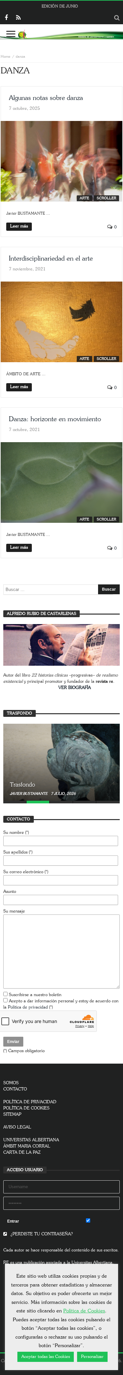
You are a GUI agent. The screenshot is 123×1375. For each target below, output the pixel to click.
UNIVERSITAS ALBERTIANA (31, 1140)
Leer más (19, 226)
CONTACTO (15, 1089)
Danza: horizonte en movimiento (55, 419)
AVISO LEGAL (17, 1127)
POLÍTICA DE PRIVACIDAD (29, 1102)
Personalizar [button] (92, 1357)
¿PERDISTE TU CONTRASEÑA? (41, 1234)
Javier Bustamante (29, 794)
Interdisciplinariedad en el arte (51, 258)
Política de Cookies (84, 1310)
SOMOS (11, 1083)
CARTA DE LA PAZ (22, 1152)
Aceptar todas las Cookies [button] (45, 1357)
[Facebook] (6, 18)
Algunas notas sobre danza (46, 98)
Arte (84, 198)
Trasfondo (22, 785)
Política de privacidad (28, 1007)
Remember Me (105, 1221)
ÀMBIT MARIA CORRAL (26, 1146)
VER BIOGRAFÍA (74, 688)
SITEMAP (12, 1114)
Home (5, 56)
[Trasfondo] (61, 762)
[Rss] (18, 18)
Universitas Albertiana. (93, 1263)
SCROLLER (106, 198)
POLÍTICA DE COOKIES (26, 1108)
